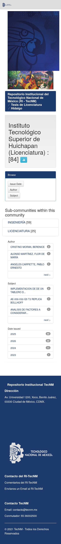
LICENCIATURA (19, 231)
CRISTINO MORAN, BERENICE (28, 247)
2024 (13, 348)
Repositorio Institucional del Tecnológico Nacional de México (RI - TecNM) (28, 97)
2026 (13, 341)
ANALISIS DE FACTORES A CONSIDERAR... (25, 311)
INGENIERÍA (16, 222)
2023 (13, 355)
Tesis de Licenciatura (26, 104)
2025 (13, 334)
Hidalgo (16, 108)
